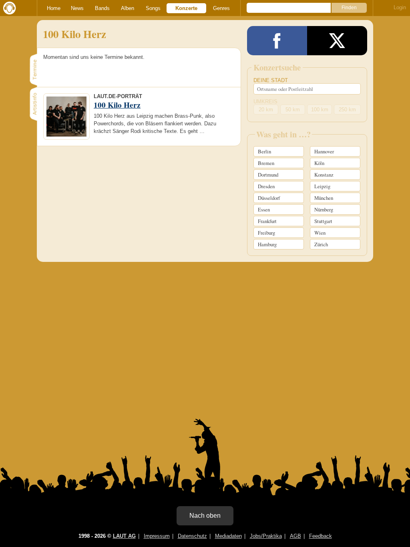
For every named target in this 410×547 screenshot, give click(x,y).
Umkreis (265, 102)
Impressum (157, 536)
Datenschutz (192, 536)
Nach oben (205, 515)
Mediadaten (228, 536)
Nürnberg (323, 209)
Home (53, 8)
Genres (221, 8)
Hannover (324, 151)
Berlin (264, 151)
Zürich (321, 244)
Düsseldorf (269, 197)
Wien (320, 232)
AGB (295, 536)
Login (400, 7)
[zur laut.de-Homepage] (8, 8)
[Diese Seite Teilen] (277, 40)
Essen (264, 209)
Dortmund (268, 174)
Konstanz (324, 174)
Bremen (266, 163)
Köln (319, 163)
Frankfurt (267, 221)
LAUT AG (124, 536)
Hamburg (267, 244)
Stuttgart (323, 221)
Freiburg (266, 232)
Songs (153, 8)
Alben (127, 8)
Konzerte (186, 8)
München (323, 197)
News (77, 8)
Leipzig (322, 186)
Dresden (266, 186)
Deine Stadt (270, 80)
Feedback (320, 536)
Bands (102, 8)
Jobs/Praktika (266, 536)
